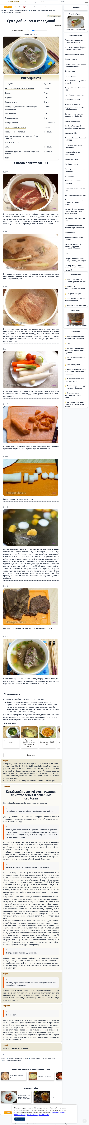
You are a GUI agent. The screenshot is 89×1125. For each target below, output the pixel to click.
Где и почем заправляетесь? (75, 195)
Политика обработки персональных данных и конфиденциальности (45, 1124)
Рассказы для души (72, 159)
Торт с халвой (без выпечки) (75, 29)
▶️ (28, 30)
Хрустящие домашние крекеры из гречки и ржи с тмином (75, 404)
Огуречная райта (73, 365)
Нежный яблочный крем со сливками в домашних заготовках (75, 372)
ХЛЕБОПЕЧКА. (13, 2)
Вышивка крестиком (72, 121)
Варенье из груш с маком (76, 306)
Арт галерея (69, 176)
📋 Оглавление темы (54, 16)
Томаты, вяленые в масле (74, 54)
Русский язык (70, 233)
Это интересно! (70, 76)
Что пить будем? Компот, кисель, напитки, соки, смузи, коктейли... (74, 211)
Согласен (19, 1119)
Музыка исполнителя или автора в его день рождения (74, 202)
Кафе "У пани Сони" (72, 100)
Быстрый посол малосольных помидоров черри (74, 395)
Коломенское (70, 71)
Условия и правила (20, 1124)
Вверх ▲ (77, 1124)
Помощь (12, 1124)
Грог (66, 254)
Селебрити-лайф (71, 164)
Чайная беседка (71, 59)
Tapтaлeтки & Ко (71, 133)
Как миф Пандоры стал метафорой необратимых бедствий (74, 268)
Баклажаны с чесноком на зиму (76, 326)
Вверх (3, 1054)
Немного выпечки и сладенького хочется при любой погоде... (74, 107)
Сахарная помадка (73, 294)
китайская (34, 34)
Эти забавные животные (74, 95)
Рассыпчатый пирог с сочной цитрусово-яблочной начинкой (73, 247)
